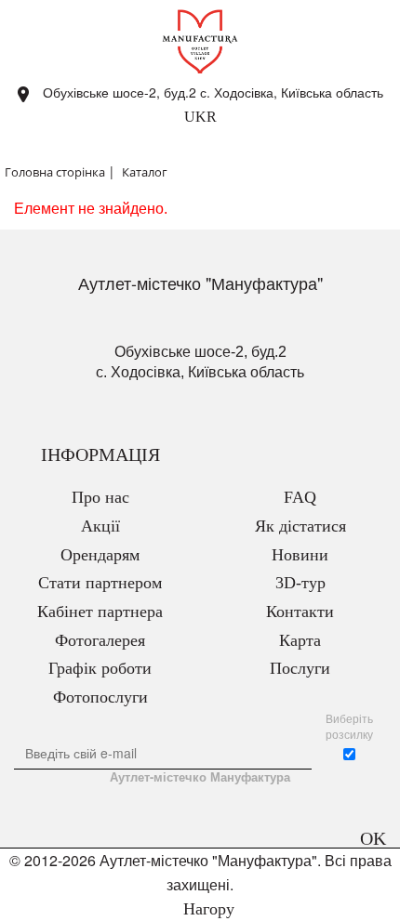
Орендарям (100, 555)
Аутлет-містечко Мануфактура (200, 777)
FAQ (300, 497)
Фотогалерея (100, 640)
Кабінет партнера (100, 611)
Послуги (300, 668)
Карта (300, 640)
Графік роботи (100, 668)
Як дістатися (300, 526)
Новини (300, 555)
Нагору (206, 909)
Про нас (100, 497)
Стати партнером (100, 582)
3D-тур (300, 582)
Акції (100, 526)
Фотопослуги (100, 697)
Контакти (300, 611)
